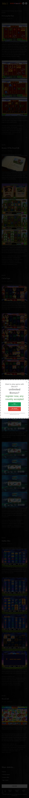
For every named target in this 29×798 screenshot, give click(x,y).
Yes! (14, 404)
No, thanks (14, 409)
